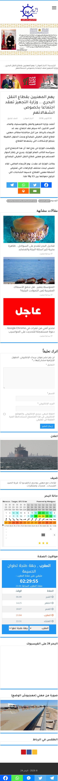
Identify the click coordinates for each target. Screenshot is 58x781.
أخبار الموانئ (41, 66)
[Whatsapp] (23, 185)
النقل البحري (44, 201)
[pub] (29, 39)
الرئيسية (52, 66)
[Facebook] (46, 185)
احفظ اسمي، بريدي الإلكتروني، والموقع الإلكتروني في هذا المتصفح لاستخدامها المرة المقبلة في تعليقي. (32, 417)
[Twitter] (34, 185)
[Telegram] (11, 185)
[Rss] (34, 752)
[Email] (34, 191)
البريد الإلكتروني (46, 404)
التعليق (50, 365)
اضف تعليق (12, 119)
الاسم (51, 394)
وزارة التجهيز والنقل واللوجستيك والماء (22, 201)
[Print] (23, 191)
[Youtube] (23, 752)
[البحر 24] (29, 12)
